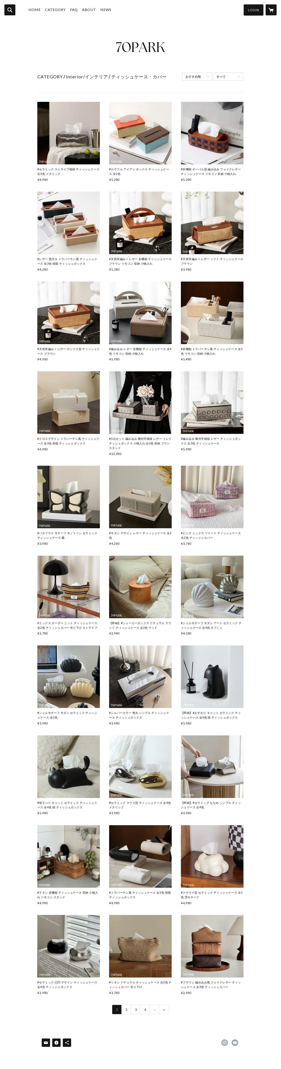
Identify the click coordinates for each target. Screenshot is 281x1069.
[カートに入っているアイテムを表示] (271, 9)
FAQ (74, 9)
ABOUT (89, 9)
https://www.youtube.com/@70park (235, 1042)
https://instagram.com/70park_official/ (224, 1042)
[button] (253, 10)
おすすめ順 (193, 76)
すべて (221, 76)
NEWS (105, 9)
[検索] (9, 9)
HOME (35, 9)
